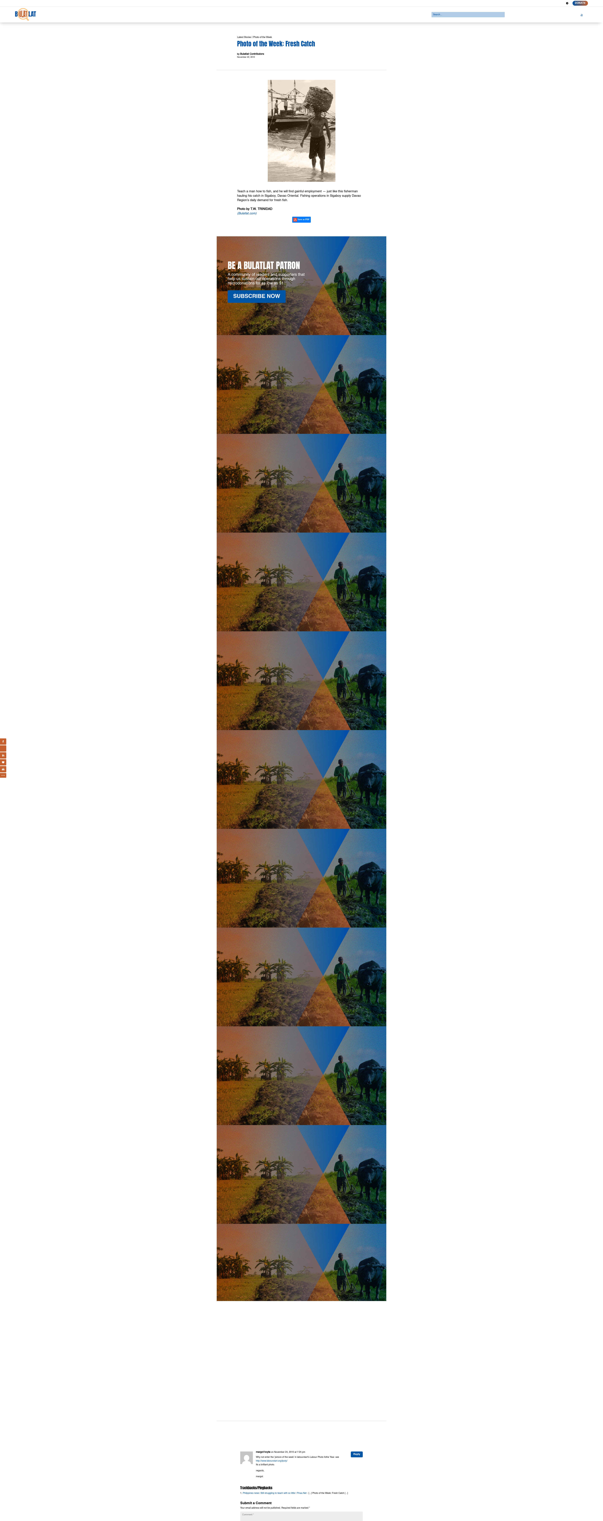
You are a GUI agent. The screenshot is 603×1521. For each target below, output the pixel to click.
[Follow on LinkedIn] (556, 3)
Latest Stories (244, 37)
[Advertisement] (301, 1380)
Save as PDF (303, 219)
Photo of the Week (262, 37)
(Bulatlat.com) (247, 213)
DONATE (580, 3)
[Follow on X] (550, 3)
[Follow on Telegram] (567, 3)
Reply (356, 1454)
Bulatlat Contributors (252, 54)
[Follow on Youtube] (561, 3)
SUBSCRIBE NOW (256, 296)
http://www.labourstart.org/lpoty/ (271, 1461)
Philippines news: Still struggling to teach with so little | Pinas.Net (275, 1493)
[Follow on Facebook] (544, 3)
